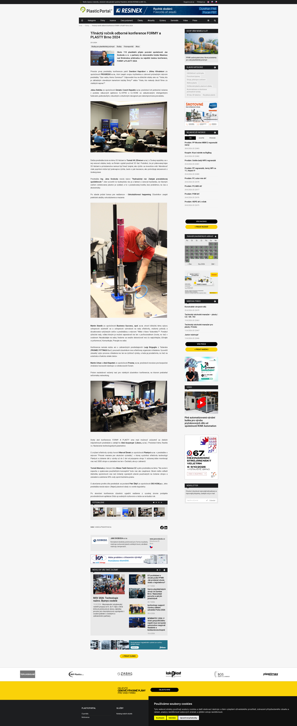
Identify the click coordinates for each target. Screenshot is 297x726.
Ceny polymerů (127, 20)
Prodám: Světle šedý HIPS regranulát (200, 160)
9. (215, 247)
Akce (137, 46)
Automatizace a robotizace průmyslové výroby (197, 90)
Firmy (102, 20)
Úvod (80, 25)
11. (192, 251)
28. (206, 257)
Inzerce (113, 20)
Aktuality (151, 20)
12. (197, 251)
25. (192, 257)
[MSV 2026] (201, 457)
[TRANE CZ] (129, 559)
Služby (119, 46)
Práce (194, 20)
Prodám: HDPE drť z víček (195, 202)
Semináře (174, 20)
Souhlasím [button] (160, 718)
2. (215, 244)
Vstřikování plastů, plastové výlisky (199, 86)
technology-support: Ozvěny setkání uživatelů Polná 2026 (156, 607)
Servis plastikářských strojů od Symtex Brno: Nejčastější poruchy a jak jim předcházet (157, 594)
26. (197, 257)
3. (187, 247)
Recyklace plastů (209, 95)
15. (211, 251)
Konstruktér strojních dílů (195, 307)
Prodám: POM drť (192, 194)
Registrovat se (189, 2)
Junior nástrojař (191, 335)
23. (216, 254)
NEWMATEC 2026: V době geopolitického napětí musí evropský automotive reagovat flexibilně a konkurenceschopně (157, 624)
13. (201, 251)
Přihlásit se (201, 2)
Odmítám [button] (172, 718)
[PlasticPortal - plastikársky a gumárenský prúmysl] (96, 11)
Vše (190, 138)
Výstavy (162, 20)
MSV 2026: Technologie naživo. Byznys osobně (105, 599)
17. (187, 254)
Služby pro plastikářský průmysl (102, 46)
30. (216, 257)
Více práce (201, 344)
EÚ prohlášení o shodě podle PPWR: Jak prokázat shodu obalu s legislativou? (156, 579)
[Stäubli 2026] (129, 645)
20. (201, 254)
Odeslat (212, 500)
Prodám (212, 138)
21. (206, 254)
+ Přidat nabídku (201, 349)
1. (211, 244)
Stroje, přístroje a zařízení (196, 80)
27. (201, 257)
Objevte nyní (164, 690)
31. (187, 261)
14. (206, 251)
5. (196, 247)
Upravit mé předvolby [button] (188, 718)
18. (192, 254)
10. (187, 251)
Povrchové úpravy (193, 76)
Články (140, 20)
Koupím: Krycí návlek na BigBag (198, 153)
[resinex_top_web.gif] (166, 11)
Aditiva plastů (192, 83)
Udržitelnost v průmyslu (195, 73)
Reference (85, 717)
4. (192, 247)
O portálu (85, 714)
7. (206, 247)
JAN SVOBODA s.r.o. (119, 538)
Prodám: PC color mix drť (195, 178)
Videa (185, 20)
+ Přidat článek (129, 656)
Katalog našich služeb (124, 714)
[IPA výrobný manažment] (201, 369)
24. (187, 257)
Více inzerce (201, 221)
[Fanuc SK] (201, 283)
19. (197, 254)
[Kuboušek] (201, 114)
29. (211, 257)
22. (211, 254)
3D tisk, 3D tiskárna (194, 95)
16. (216, 251)
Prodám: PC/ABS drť (193, 186)
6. (201, 247)
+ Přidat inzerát (201, 227)
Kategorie (92, 20)
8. (211, 247)
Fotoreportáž (128, 46)
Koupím (201, 138)
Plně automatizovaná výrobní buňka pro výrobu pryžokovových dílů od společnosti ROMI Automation (200, 421)
